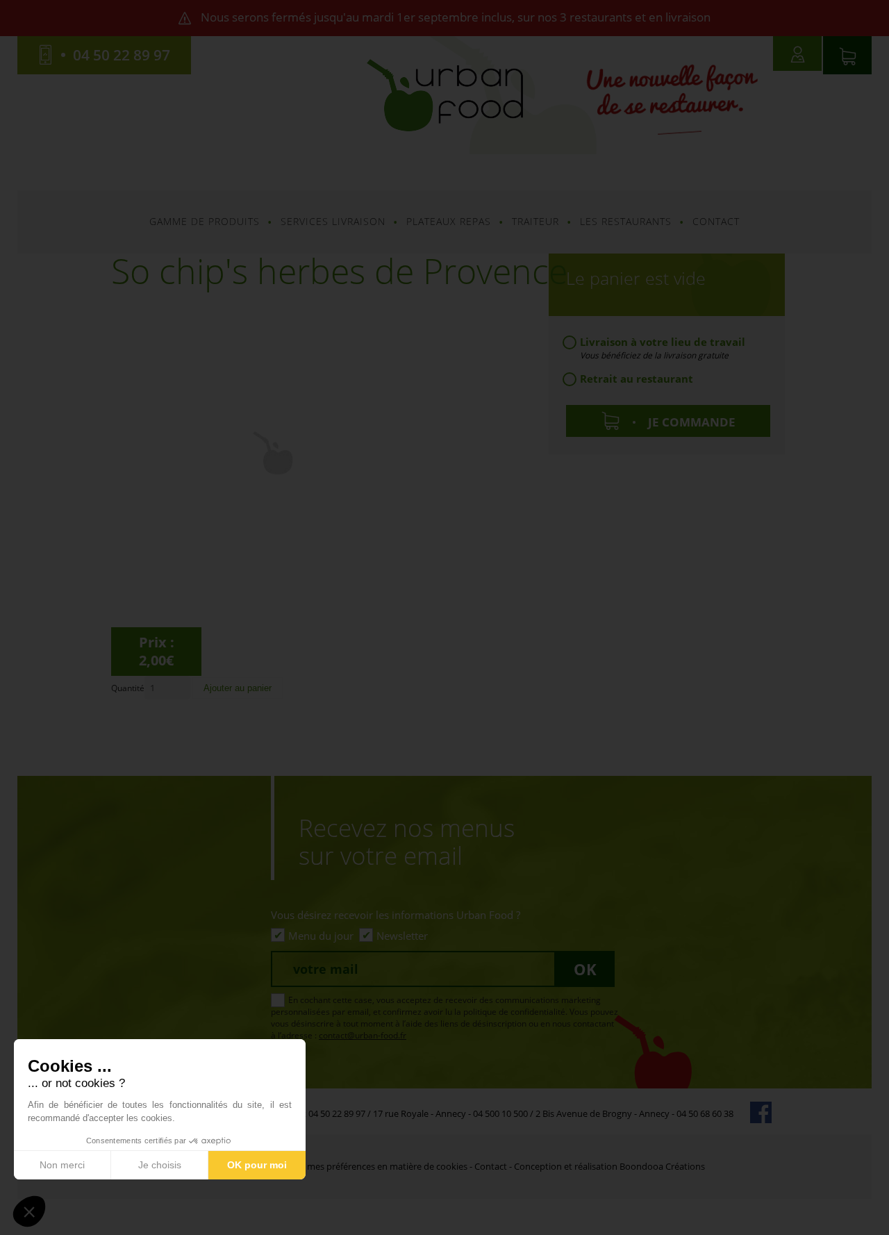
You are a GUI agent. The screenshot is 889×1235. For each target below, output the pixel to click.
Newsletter (402, 936)
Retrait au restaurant (636, 379)
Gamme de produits (204, 221)
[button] (29, 1211)
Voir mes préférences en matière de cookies (377, 1166)
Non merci (62, 1164)
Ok (585, 969)
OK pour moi (257, 1164)
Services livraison (333, 221)
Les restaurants (626, 221)
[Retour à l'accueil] (445, 94)
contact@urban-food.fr (362, 1035)
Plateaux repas (448, 221)
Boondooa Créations (662, 1166)
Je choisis (159, 1164)
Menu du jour (321, 936)
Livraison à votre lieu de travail (662, 343)
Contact (716, 221)
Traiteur (535, 221)
